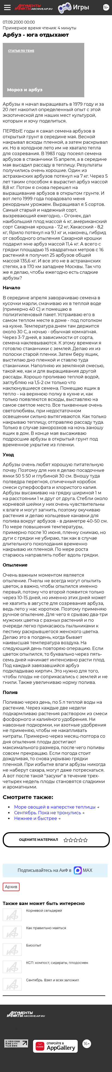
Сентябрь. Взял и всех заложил (52, 980)
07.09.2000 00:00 (19, 22)
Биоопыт (33, 945)
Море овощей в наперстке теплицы (55, 807)
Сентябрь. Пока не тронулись (47, 812)
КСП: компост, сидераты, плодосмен (57, 963)
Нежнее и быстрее (35, 818)
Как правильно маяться (46, 928)
